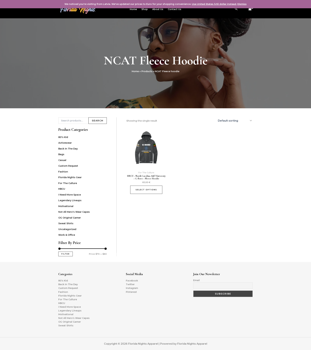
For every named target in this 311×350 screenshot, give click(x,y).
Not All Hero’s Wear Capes (74, 318)
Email (196, 280)
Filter (65, 254)
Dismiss (242, 4)
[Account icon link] (242, 9)
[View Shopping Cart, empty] (250, 9)
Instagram (132, 288)
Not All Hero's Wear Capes (74, 211)
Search (97, 120)
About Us (157, 9)
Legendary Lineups (69, 200)
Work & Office (66, 234)
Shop (144, 9)
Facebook (132, 280)
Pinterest (131, 292)
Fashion (63, 171)
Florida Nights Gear (70, 177)
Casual (62, 160)
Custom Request (68, 165)
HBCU (61, 188)
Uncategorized (67, 229)
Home (133, 9)
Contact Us (174, 9)
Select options (146, 190)
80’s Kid (63, 280)
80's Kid (63, 137)
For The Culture (67, 183)
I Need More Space (69, 194)
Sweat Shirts (65, 223)
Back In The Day (68, 148)
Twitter (130, 284)
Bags (61, 154)
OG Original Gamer (69, 217)
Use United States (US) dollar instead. (214, 4)
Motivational (65, 206)
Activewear (65, 142)
